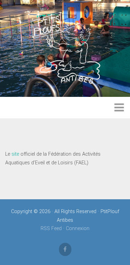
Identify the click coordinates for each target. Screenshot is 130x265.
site (15, 154)
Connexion (77, 228)
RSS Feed (51, 228)
